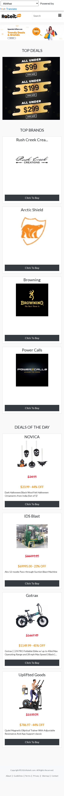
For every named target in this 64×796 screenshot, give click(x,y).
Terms (28, 776)
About (8, 776)
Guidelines (18, 776)
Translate (11, 8)
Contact (55, 776)
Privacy (36, 776)
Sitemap (45, 776)
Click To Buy (32, 197)
